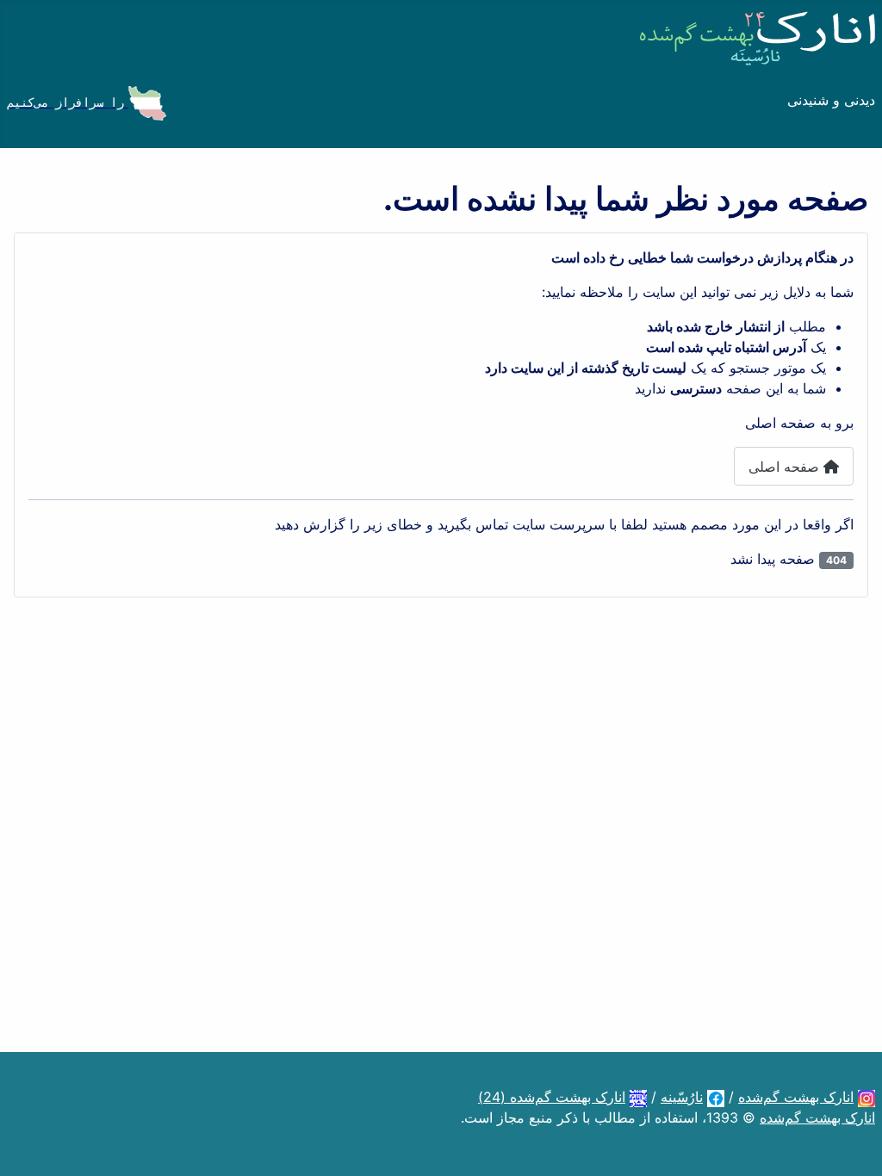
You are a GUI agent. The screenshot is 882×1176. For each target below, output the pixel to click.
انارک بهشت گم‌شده (796, 1096)
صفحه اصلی (785, 466)
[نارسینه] (715, 1096)
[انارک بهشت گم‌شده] (866, 1096)
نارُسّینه (682, 1096)
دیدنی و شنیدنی (831, 99)
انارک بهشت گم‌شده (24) (551, 1096)
